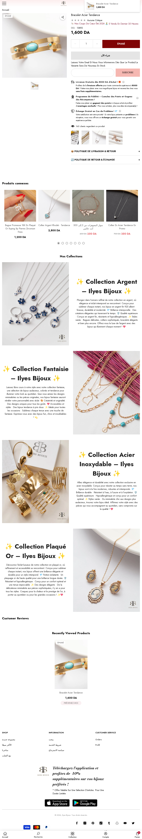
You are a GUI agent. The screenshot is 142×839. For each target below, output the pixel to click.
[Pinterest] (92, 823)
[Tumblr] (109, 823)
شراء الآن (105, 55)
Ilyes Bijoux (66, 815)
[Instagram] (84, 823)
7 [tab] (83, 243)
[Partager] (62, 17)
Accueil (5, 9)
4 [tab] (71, 243)
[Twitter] (133, 823)
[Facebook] (76, 823)
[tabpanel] (20, 214)
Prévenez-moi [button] (71, 703)
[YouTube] (125, 823)
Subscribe (127, 72)
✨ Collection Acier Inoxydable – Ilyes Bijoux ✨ (106, 464)
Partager (62, 17)
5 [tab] (75, 243)
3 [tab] (67, 243)
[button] (34, 86)
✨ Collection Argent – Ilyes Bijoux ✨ (106, 286)
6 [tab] (79, 243)
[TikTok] (100, 823)
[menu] (4, 3)
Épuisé (121, 43)
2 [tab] (63, 243)
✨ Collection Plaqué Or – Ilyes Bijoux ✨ (35, 551)
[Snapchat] (117, 823)
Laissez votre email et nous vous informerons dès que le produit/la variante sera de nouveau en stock (104, 64)
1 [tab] (58, 243)
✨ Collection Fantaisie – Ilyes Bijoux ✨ (35, 373)
